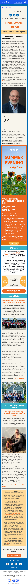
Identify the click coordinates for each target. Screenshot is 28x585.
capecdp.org (14, 567)
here (3, 80)
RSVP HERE (14, 243)
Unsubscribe (5, 575)
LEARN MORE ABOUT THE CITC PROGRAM (14, 291)
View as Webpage (6, 7)
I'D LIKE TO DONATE (14, 555)
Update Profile (12, 575)
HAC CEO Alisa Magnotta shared (12, 513)
